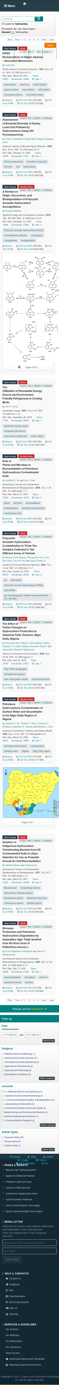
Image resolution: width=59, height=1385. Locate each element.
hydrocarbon (10, 84)
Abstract (8, 100)
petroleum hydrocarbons (33, 508)
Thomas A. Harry (29, 723)
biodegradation (28, 240)
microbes (18, 503)
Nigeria (25, 751)
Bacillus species (34, 903)
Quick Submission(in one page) (23, 1205)
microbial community (37, 161)
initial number (39, 84)
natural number (11, 89)
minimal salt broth (12, 982)
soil (18, 166)
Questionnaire (17, 1296)
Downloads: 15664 (20, 225)
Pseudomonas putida (13, 898)
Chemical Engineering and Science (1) (21, 1116)
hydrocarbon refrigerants (15, 436)
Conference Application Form (22, 1193)
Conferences (46, 26)
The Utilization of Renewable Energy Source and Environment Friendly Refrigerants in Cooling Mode (22, 394)
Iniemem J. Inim (45, 726)
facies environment (40, 679)
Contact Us (15, 1278)
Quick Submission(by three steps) (24, 1211)
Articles (36, 16)
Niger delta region (41, 751)
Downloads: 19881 (20, 740)
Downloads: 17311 (20, 156)
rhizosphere (29, 977)
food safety (16, 580)
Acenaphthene (10, 240)
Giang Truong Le (38, 560)
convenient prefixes (13, 94)
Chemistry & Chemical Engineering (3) (22, 1061)
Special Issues (13, 26)
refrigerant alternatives (14, 431)
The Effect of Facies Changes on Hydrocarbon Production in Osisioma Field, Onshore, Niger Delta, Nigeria (21, 631)
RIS (29, 118)
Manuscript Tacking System (21, 1169)
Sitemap (13, 1313)
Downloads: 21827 (20, 663)
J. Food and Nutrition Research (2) (19, 1120)
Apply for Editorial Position (20, 1175)
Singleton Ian (31, 865)
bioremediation (33, 503)
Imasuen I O (8, 646)
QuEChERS (9, 590)
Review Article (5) (12, 1141)
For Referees (13, 1335)
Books (29, 26)
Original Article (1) (13, 1145)
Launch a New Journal (18, 1187)
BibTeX (37, 118)
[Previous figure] (19, 367)
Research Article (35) (14, 1137)
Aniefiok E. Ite (12, 480)
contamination (37, 746)
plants (7, 503)
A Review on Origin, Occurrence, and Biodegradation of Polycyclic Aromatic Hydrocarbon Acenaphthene (20, 199)
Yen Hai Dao (19, 560)
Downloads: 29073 (20, 420)
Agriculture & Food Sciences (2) (19, 1066)
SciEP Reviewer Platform (19, 1199)
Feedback (14, 1284)
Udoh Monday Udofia (39, 643)
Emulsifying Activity (30, 888)
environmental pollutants (15, 235)
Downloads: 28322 (20, 574)
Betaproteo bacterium (37, 898)
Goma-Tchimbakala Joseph (17, 139)
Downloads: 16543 (20, 497)
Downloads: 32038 (20, 882)
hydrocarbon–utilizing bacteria (18, 893)
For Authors (12, 1329)
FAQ (10, 1290)
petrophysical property (14, 674)
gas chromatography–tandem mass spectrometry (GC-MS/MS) (26, 597)
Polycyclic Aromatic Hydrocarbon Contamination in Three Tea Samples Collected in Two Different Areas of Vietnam (19, 545)
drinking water (11, 751)
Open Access (13, 1352)
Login (35, 55)
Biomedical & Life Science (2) (18, 1074)
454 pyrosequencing (13, 161)
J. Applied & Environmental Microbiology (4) (23, 1095)
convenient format (34, 94)
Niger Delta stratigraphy (15, 669)
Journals (21, 16)
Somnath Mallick (13, 211)
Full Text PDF (25, 100)
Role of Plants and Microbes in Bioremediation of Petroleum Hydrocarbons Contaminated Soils (20, 468)
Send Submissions (18, 1302)
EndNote (48, 118)
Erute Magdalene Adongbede (18, 951)
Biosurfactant (10, 888)
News (8, 35)
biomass (29, 982)
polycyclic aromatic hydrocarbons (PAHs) (23, 585)
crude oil (43, 977)
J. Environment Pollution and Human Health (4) (25, 1107)
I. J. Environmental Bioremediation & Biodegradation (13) (29, 1099)
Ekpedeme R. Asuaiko (22, 726)
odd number (43, 89)
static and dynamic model (16, 679)
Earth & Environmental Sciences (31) (21, 1057)
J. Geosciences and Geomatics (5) (19, 1103)
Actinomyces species (13, 903)
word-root (24, 84)
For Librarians (13, 1347)
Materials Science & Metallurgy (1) (20, 1053)
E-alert (49, 55)
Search (21, 55)
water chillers (37, 436)
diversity (8, 166)
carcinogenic (37, 235)
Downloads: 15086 (20, 79)
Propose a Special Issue (18, 1181)
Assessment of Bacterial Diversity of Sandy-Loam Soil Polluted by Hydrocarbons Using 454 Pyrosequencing (21, 127)
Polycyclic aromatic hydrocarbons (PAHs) (23, 230)
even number (28, 89)
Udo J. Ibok (29, 480)
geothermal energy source (16, 426)
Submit (50, 45)
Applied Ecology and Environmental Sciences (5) (26, 1112)
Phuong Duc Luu (35, 557)
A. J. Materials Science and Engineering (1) (23, 1091)
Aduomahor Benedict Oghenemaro (18, 649)
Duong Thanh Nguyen (15, 557)
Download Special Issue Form (24, 1364)
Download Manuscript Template (27, 1358)
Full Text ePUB (26, 103)
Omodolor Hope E (38, 646)
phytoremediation (12, 977)
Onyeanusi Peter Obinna (16, 643)
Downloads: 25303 (20, 972)
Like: (38, 79)
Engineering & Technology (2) (18, 1070)
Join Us (13, 1308)
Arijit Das (9, 65)
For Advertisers (14, 1341)
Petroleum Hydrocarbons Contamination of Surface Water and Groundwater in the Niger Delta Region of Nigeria (22, 711)
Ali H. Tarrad (11, 406)
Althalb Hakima (12, 865)
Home (8, 16)
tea (5, 580)
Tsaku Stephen (22, 646)
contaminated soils (12, 513)
